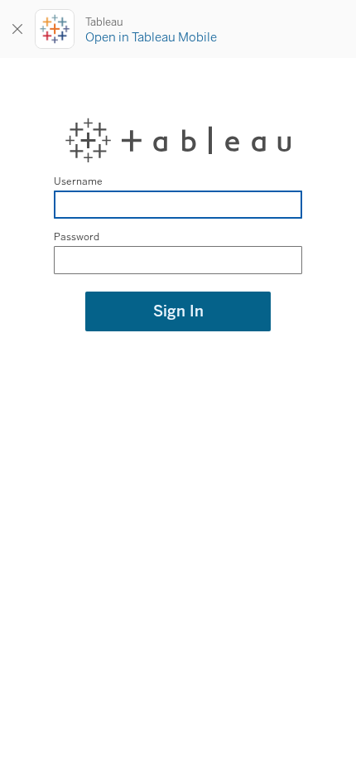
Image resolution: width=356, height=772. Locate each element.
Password (76, 237)
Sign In (178, 311)
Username (78, 181)
